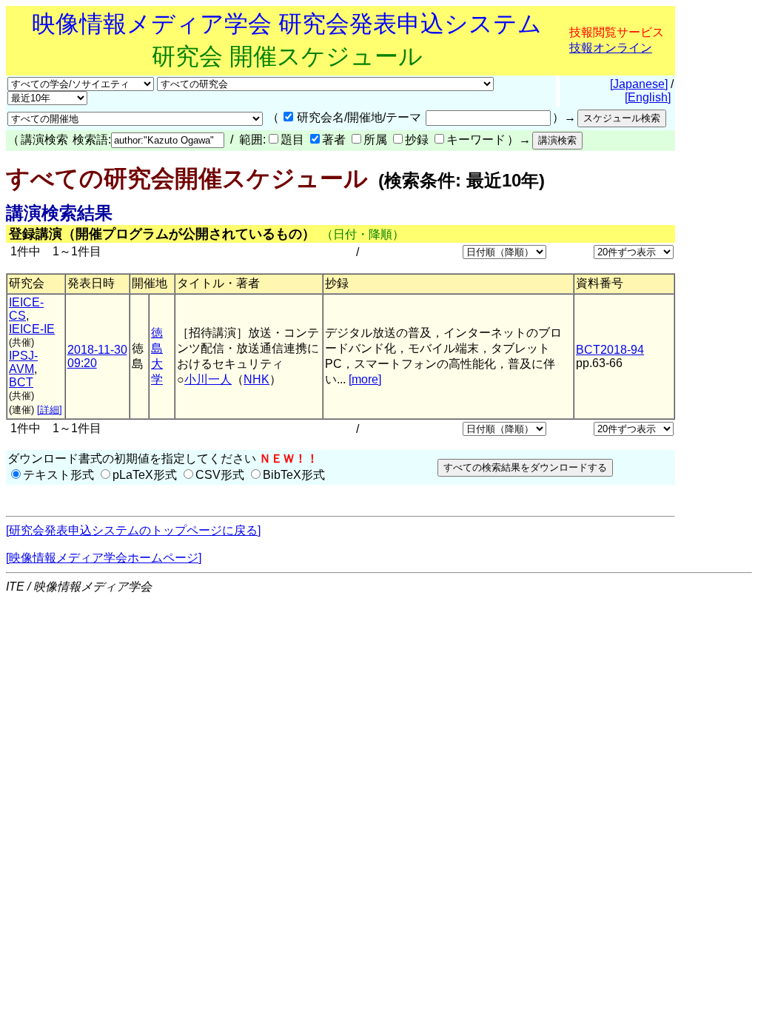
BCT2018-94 (610, 349)
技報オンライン (610, 47)
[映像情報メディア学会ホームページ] (103, 557)
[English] (648, 97)
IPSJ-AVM (23, 362)
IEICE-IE (32, 329)
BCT (21, 382)
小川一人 (208, 379)
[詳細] (49, 409)
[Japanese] (639, 84)
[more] (365, 379)
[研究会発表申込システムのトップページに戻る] (133, 530)
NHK (256, 379)
